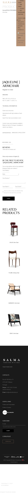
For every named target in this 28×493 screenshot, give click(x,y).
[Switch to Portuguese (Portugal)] (22, 34)
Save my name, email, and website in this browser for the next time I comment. (13, 191)
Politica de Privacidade (9, 404)
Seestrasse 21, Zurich (7, 483)
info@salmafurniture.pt (12, 392)
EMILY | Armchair (14, 333)
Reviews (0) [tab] (7, 142)
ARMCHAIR (15, 132)
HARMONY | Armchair (14, 303)
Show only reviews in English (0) (11, 156)
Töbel (3, 474)
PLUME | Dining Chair (14, 273)
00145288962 (5, 485)
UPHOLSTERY (21, 132)
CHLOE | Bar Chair (14, 242)
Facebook (7, 366)
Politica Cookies (7, 407)
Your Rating (6, 170)
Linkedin (10, 366)
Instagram (4, 366)
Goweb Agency (14, 462)
